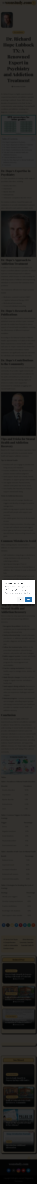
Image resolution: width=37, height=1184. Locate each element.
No (20, 599)
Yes (28, 599)
